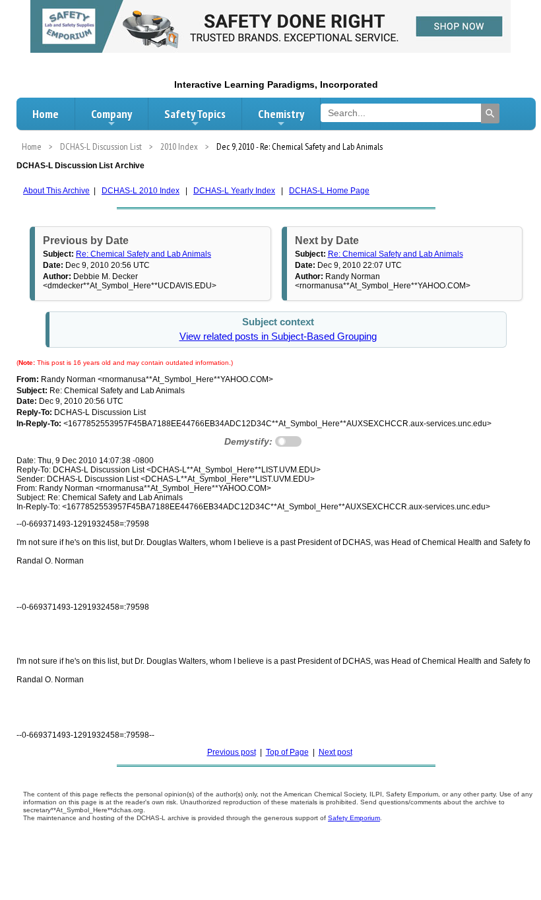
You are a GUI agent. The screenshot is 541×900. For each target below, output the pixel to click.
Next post (335, 752)
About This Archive (56, 190)
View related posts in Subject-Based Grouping (278, 336)
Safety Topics (195, 113)
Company (111, 113)
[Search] (490, 113)
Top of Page (287, 752)
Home (45, 113)
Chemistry (281, 113)
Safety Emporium (354, 817)
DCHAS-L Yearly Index (234, 190)
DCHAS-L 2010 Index (140, 190)
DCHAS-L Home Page (329, 190)
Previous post (231, 752)
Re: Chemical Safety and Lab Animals (143, 254)
